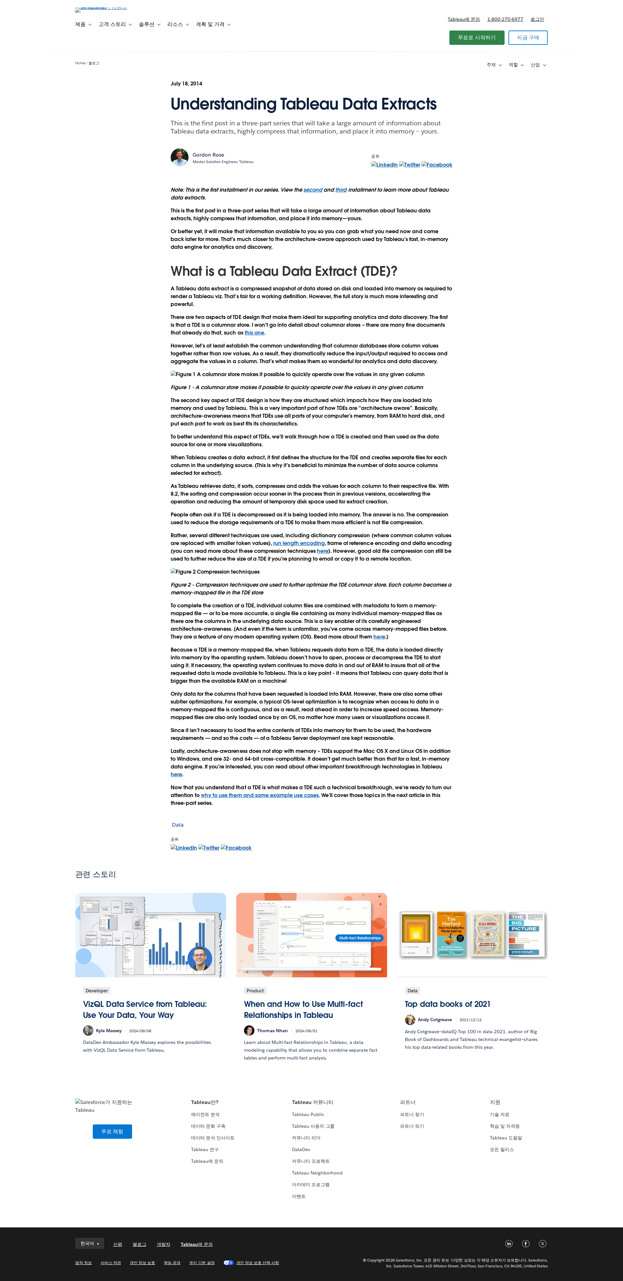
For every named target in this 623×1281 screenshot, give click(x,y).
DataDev (301, 1149)
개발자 (163, 1244)
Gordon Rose (208, 155)
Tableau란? (204, 1102)
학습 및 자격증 (505, 1126)
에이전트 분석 (205, 1114)
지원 (495, 1102)
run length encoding (299, 543)
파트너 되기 (412, 1126)
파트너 (408, 1102)
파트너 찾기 (412, 1114)
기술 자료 (499, 1114)
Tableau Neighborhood (317, 1173)
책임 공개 (172, 1262)
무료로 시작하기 (477, 37)
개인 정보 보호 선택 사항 (257, 1262)
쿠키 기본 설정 (201, 1262)
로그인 (537, 19)
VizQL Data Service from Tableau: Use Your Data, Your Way (145, 1009)
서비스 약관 (111, 1262)
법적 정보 (83, 1262)
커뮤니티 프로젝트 (311, 1161)
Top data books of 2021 (448, 1004)
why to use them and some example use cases (260, 795)
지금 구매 (528, 37)
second (312, 189)
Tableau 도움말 (506, 1138)
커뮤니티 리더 (306, 1138)
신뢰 (117, 1244)
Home (80, 63)
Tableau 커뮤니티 (313, 1102)
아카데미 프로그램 (311, 1184)
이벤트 (299, 1196)
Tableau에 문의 (464, 19)
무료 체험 (112, 1131)
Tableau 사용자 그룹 (313, 1126)
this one (254, 332)
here (322, 551)
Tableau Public (308, 1114)
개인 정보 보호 (142, 1262)
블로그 (94, 63)
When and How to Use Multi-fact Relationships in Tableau (303, 1009)
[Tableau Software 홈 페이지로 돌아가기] (102, 7)
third (341, 189)
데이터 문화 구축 (208, 1126)
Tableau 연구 (205, 1149)
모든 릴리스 (502, 1149)
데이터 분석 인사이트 (213, 1138)
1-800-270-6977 (505, 19)
